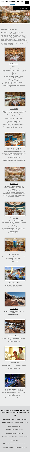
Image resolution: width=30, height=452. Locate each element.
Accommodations (21, 443)
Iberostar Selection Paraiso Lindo (14, 429)
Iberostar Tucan (23, 436)
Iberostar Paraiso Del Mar (21, 422)
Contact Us (24, 447)
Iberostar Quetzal (14, 440)
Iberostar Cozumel (21, 419)
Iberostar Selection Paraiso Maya (14, 433)
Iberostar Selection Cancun (9, 419)
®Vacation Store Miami (9, 443)
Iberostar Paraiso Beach (7, 422)
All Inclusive (17, 447)
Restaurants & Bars (8, 447)
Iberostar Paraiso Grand (14, 426)
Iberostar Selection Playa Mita (9, 436)
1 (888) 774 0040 (17, 412)
